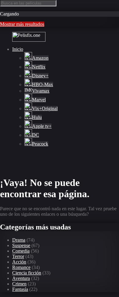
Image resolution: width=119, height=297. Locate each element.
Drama (18, 240)
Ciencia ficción (26, 272)
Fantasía (20, 289)
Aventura (21, 278)
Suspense (21, 245)
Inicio (17, 49)
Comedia (21, 250)
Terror (18, 256)
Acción (19, 261)
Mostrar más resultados (22, 24)
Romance (21, 267)
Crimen (19, 283)
